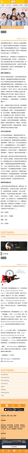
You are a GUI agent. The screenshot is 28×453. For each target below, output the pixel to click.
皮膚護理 (13, 429)
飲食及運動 (10, 425)
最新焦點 (3, 416)
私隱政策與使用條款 (17, 442)
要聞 (8, 416)
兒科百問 (22, 427)
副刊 (25, 5)
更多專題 (19, 429)
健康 (3, 5)
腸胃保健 (16, 427)
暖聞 (15, 416)
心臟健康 (10, 427)
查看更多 (18, 247)
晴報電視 (8, 5)
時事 (21, 5)
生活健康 (16, 425)
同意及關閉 (14, 446)
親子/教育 (3, 32)
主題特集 (15, 5)
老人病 (8, 429)
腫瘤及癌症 (4, 427)
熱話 (11, 416)
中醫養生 (22, 425)
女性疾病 (3, 429)
